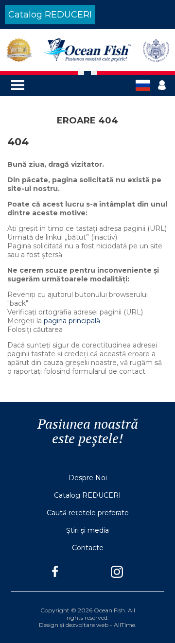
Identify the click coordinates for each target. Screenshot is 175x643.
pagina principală (72, 320)
